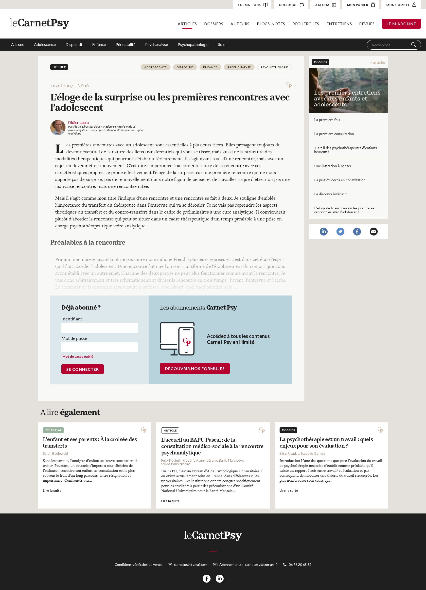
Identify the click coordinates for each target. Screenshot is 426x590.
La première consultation (334, 133)
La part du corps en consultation (340, 179)
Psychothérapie (274, 67)
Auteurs (240, 23)
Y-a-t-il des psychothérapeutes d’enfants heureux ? (345, 149)
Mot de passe (74, 338)
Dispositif (74, 44)
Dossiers (213, 23)
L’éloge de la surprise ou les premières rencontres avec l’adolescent (344, 210)
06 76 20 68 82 (300, 564)
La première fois (327, 119)
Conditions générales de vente (138, 564)
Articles (187, 23)
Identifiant (71, 318)
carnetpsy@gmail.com (191, 564)
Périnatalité (125, 44)
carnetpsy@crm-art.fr (261, 564)
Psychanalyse (156, 44)
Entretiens (339, 23)
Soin (221, 44)
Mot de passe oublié (77, 356)
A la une (17, 44)
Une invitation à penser (332, 165)
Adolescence (45, 44)
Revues (366, 23)
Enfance (99, 44)
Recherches (305, 23)
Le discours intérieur (330, 194)
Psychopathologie (193, 44)
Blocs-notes (271, 23)
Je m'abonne (401, 23)
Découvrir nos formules (195, 368)
